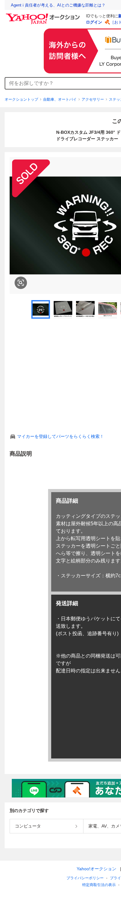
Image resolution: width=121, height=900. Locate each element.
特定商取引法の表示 (99, 885)
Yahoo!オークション (96, 868)
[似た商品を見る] (21, 283)
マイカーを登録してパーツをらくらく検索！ (60, 436)
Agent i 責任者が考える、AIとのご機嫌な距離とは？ (58, 5)
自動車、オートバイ (60, 99)
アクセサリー (93, 99)
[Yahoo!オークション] (44, 15)
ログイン (94, 22)
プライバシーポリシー (85, 878)
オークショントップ (21, 99)
